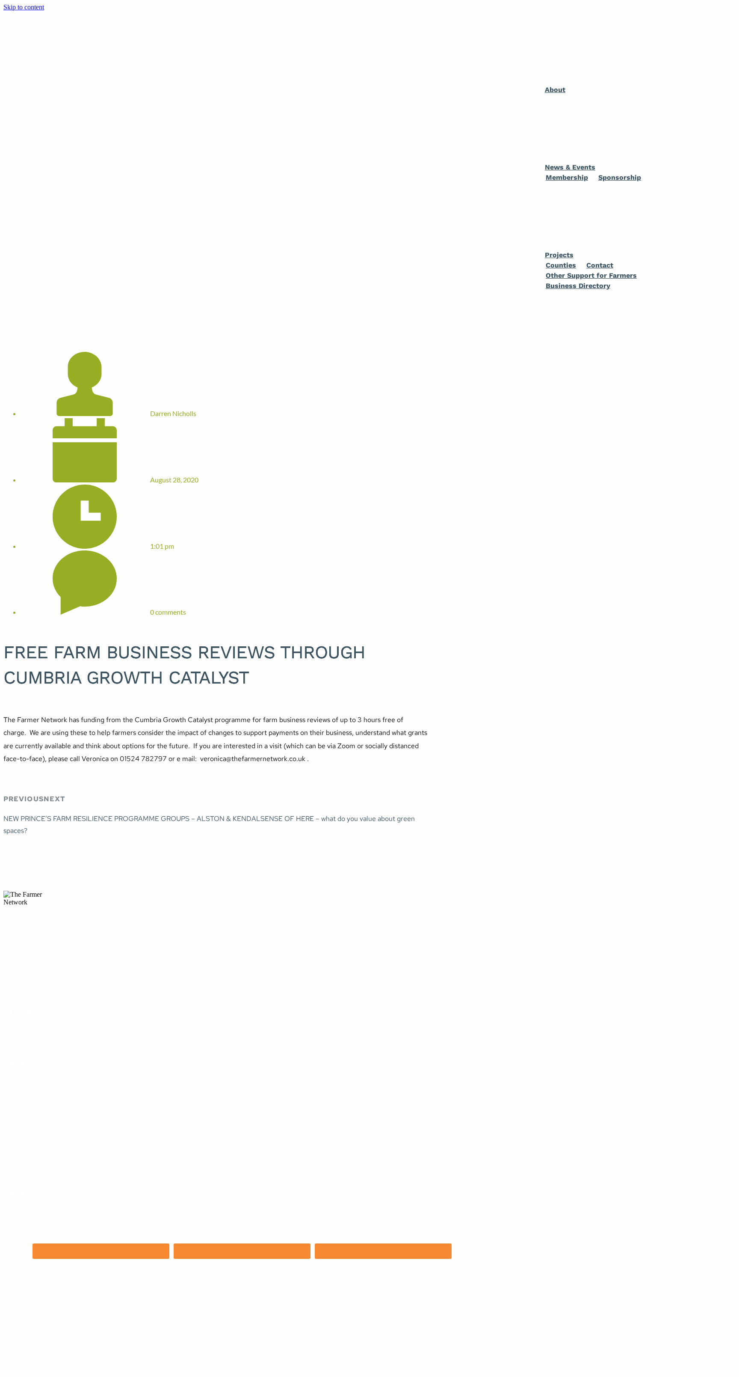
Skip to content (23, 7)
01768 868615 (25, 962)
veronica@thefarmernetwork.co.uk (252, 758)
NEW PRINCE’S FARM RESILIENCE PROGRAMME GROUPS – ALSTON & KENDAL (131, 818)
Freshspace (36, 1300)
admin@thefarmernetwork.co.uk (52, 949)
